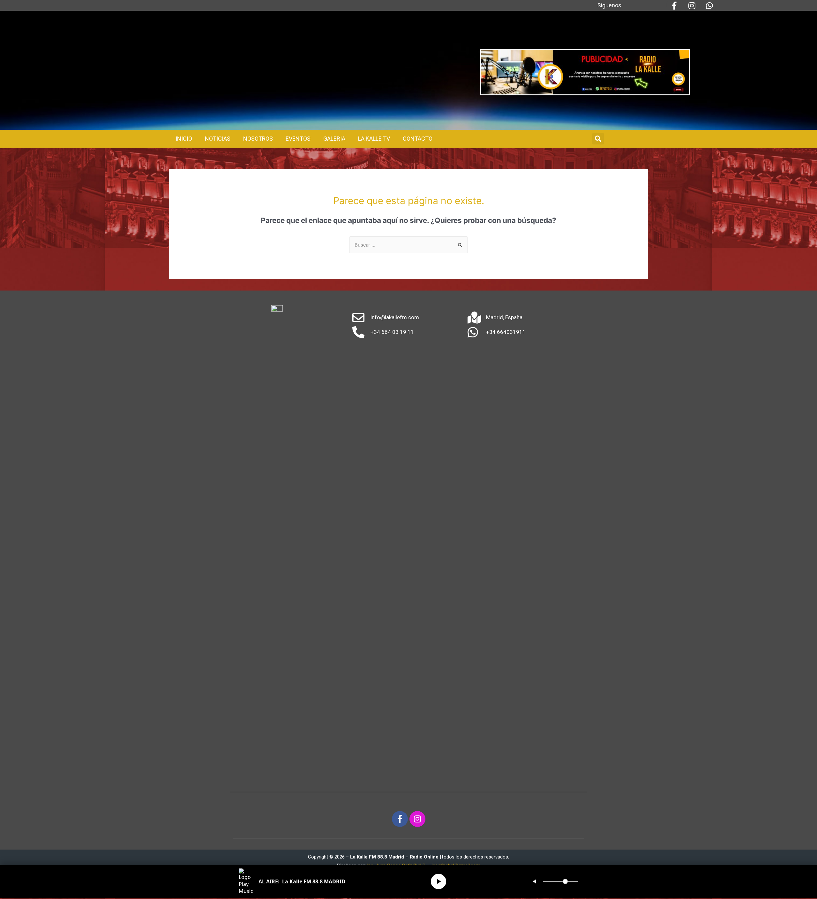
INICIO (184, 138)
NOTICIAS (217, 138)
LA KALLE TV (374, 138)
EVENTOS (298, 138)
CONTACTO (417, 138)
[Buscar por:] (408, 245)
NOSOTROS (258, 138)
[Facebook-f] (400, 819)
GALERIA (334, 138)
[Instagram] (417, 819)
